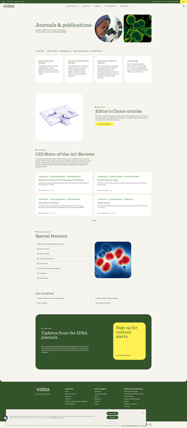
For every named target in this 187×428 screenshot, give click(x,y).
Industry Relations (70, 404)
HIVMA (22, 1)
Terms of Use (60, 417)
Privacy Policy (53, 417)
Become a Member (60, 32)
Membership (124, 6)
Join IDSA (127, 406)
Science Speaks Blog (101, 394)
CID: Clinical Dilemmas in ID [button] (45, 258)
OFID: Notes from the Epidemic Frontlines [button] (50, 244)
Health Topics (86, 6)
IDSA (3, 1)
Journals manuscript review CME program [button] (50, 298)
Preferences (112, 421)
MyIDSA (126, 401)
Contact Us (68, 396)
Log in (44, 30)
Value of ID (98, 391)
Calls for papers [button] (42, 303)
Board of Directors (70, 394)
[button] (183, 6)
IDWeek (16, 1)
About (154, 1)
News (176, 1)
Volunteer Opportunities (131, 391)
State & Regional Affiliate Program (134, 394)
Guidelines (159, 1)
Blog (173, 1)
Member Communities (130, 404)
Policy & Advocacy (110, 6)
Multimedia (98, 399)
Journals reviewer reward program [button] (106, 298)
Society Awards (128, 396)
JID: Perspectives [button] (42, 278)
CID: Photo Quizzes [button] (43, 249)
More (94, 220)
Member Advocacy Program (132, 399)
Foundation (9, 1)
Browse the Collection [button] (104, 124)
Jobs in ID (68, 399)
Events (169, 1)
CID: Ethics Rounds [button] (43, 254)
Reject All (112, 417)
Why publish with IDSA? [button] (103, 303)
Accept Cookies (112, 413)
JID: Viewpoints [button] (42, 273)
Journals (165, 1)
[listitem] (49, 69)
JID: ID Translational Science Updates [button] (49, 268)
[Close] (143, 412)
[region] (76, 417)
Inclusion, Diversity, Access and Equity (76, 401)
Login (183, 1)
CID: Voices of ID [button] (42, 263)
